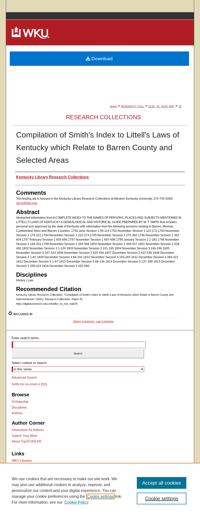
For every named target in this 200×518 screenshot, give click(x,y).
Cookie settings (100, 496)
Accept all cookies (161, 483)
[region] (100, 490)
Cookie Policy (76, 502)
